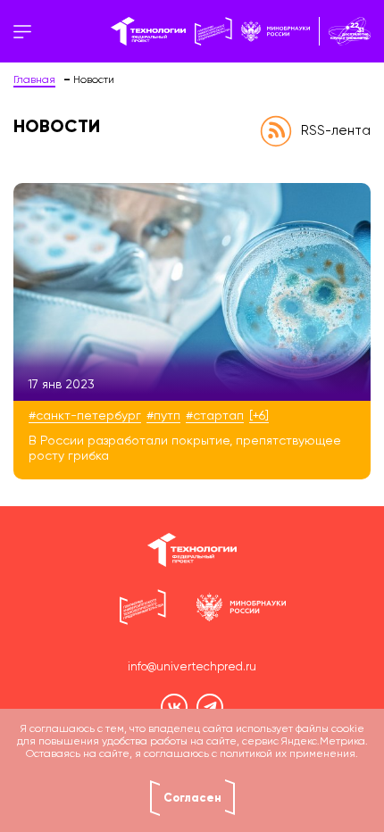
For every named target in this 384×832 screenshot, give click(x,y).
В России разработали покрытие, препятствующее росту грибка (185, 448)
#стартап (215, 416)
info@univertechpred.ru (192, 667)
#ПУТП (163, 416)
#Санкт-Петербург (85, 416)
